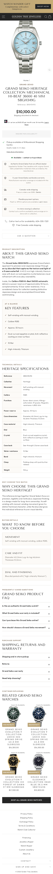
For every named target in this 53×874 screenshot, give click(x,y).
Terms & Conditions (26, 826)
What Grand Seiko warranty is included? (21, 613)
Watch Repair (26, 846)
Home (26, 80)
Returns (6, 664)
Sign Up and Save (26, 867)
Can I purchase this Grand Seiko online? (20, 620)
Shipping (17, 115)
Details (38, 192)
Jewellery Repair (26, 842)
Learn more (43, 202)
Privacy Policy (26, 814)
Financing (26, 837)
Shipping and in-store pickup (15, 656)
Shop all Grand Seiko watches (26, 800)
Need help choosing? (11, 678)
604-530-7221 (42, 221)
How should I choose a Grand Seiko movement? (24, 627)
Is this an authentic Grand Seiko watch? (20, 606)
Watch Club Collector (26, 830)
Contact (26, 861)
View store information (15, 152)
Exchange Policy (26, 822)
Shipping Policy (26, 818)
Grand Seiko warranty (12, 671)
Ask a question (26, 236)
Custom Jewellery (26, 850)
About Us (26, 854)
